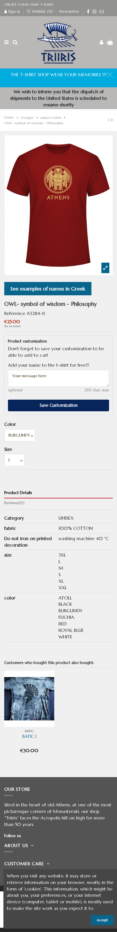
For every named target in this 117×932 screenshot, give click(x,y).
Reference (14, 313)
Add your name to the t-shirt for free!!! (48, 365)
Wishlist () (42, 11)
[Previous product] (109, 120)
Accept (102, 920)
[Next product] (112, 120)
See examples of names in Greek (48, 288)
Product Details (18, 492)
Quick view (29, 726)
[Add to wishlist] (46, 681)
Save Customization (59, 405)
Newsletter (69, 11)
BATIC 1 (29, 736)
